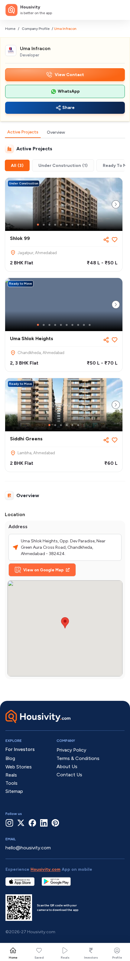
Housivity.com (45, 869)
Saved (39, 957)
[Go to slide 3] (49, 225)
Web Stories (18, 767)
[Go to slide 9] (84, 225)
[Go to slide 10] (90, 225)
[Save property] (115, 240)
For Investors (20, 749)
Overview (56, 132)
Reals (65, 957)
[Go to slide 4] (55, 225)
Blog (10, 758)
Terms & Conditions (78, 758)
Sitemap (14, 791)
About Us (67, 766)
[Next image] (116, 204)
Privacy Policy (71, 750)
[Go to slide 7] (72, 225)
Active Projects (22, 132)
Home (10, 29)
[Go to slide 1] (38, 225)
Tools (11, 783)
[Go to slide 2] (44, 225)
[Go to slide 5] (61, 225)
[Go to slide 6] (67, 225)
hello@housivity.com (28, 848)
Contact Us (69, 774)
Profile (117, 957)
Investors (91, 957)
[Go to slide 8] (78, 225)
